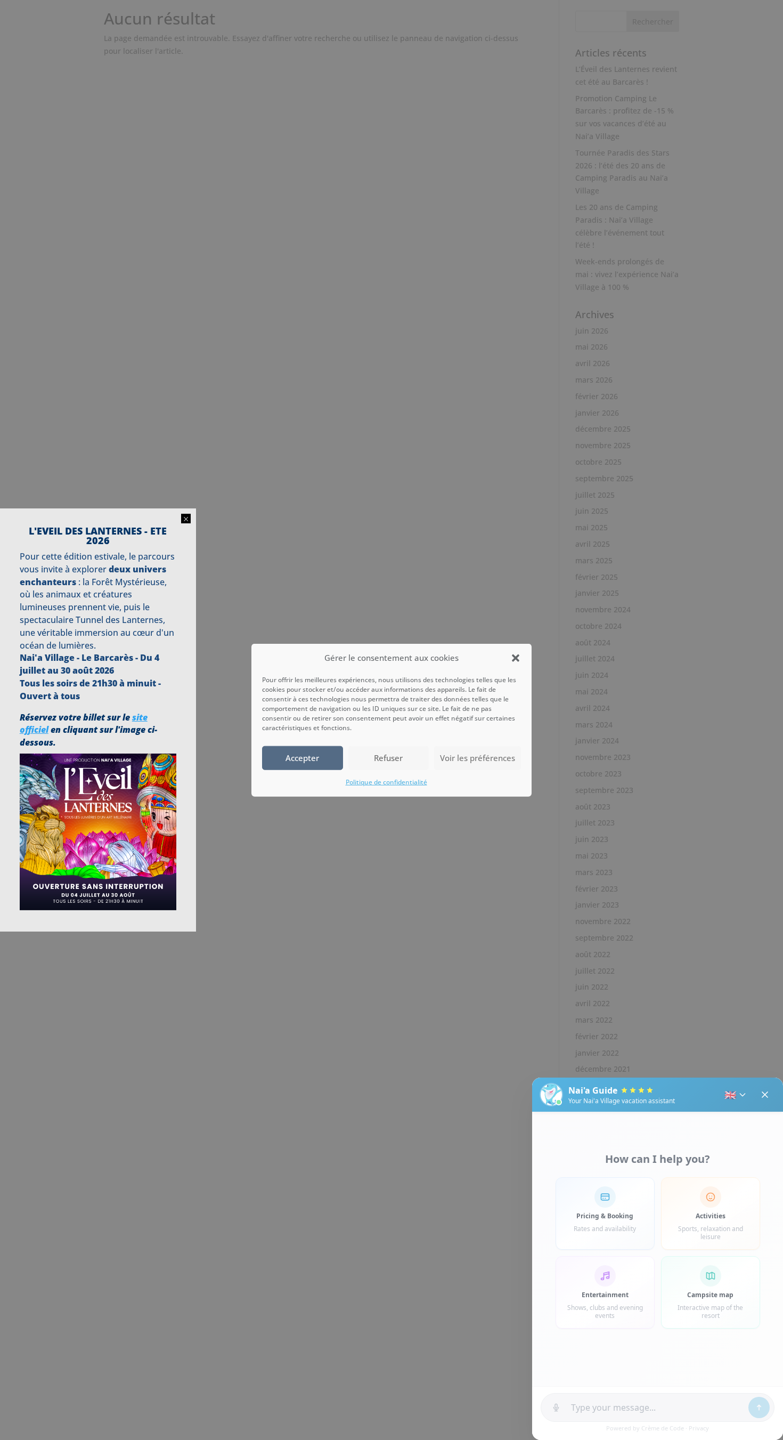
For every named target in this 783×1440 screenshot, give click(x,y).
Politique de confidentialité (386, 782)
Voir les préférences (477, 758)
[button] (515, 658)
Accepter (302, 758)
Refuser (388, 758)
